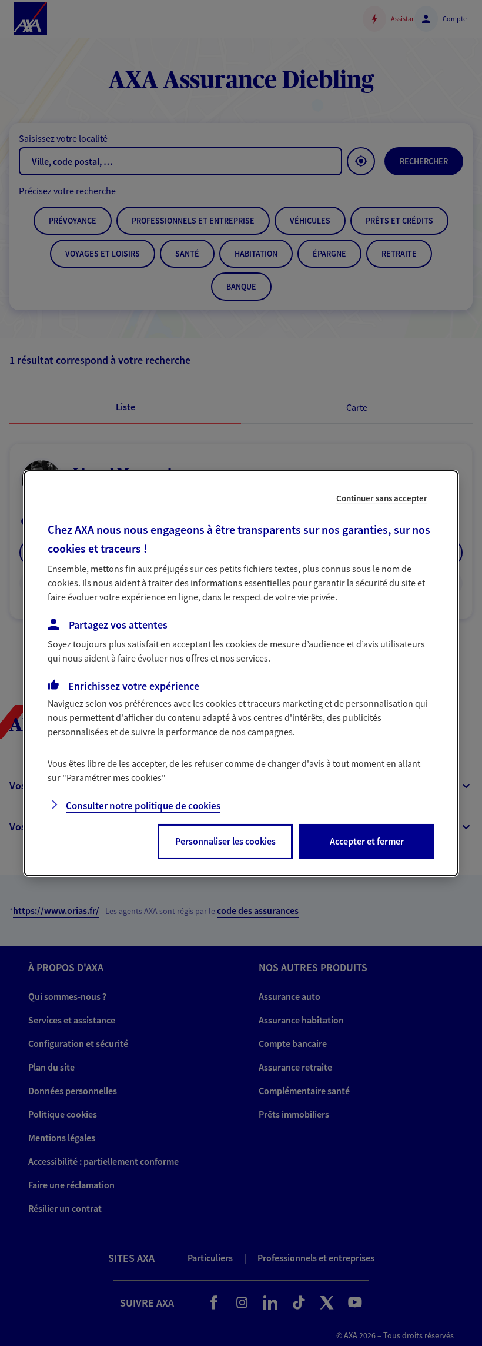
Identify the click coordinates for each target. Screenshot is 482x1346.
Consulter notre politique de (143, 805)
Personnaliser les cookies (225, 841)
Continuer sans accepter (381, 497)
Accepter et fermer (367, 841)
